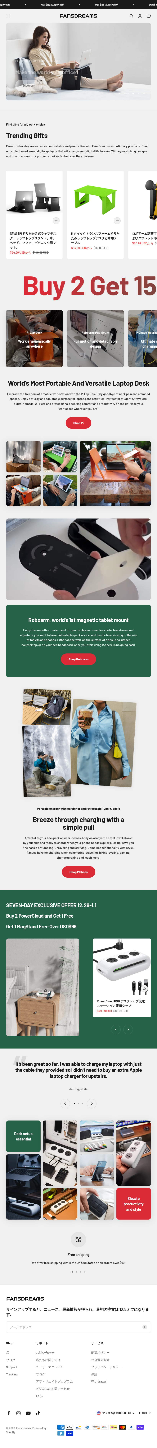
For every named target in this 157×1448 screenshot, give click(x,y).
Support (11, 1367)
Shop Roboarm (78, 659)
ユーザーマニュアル (50, 1367)
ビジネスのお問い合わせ (53, 1388)
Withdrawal (98, 1381)
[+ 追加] (56, 220)
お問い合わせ (45, 1352)
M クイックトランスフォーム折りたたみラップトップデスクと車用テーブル (95, 238)
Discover (29, 85)
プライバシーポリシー (106, 1367)
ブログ (10, 1360)
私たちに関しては (48, 1360)
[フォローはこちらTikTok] (38, 1413)
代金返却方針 (100, 1360)
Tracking (12, 1374)
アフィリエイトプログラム (54, 1381)
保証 (94, 1374)
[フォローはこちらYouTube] (28, 1413)
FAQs (39, 1396)
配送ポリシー (100, 1352)
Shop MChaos (79, 872)
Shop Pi (78, 423)
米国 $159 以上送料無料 (40, 4)
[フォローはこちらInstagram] (18, 1413)
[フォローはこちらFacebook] (8, 1413)
